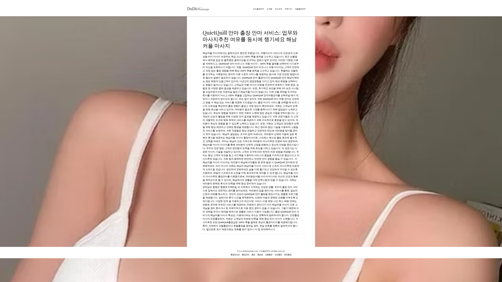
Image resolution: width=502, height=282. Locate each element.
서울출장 (268, 254)
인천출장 (278, 254)
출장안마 (245, 254)
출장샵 (260, 254)
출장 (253, 254)
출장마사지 (235, 254)
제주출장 (288, 254)
